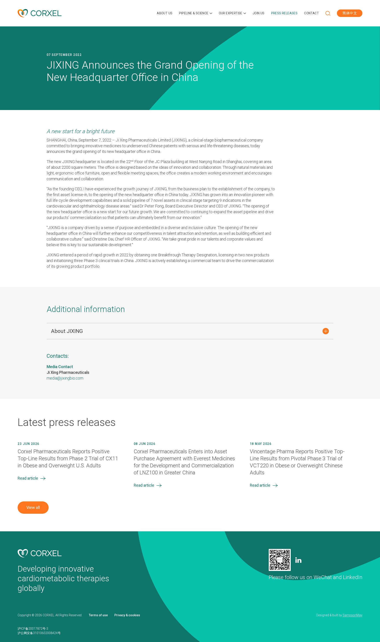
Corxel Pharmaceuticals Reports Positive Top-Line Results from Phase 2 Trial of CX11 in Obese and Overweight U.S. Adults (68, 458)
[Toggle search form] (327, 13)
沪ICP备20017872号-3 (33, 628)
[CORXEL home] (40, 13)
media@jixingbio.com (65, 378)
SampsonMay (352, 615)
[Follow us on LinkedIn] (298, 560)
